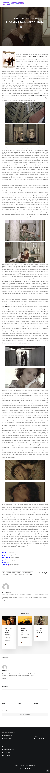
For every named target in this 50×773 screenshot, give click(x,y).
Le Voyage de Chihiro (7, 735)
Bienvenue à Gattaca (7, 741)
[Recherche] (43, 3)
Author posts (5, 602)
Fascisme (19, 572)
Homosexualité (6, 574)
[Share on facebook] (39, 572)
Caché (3, 743)
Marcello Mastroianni (19, 574)
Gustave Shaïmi (26, 27)
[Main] (25, 723)
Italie (12, 574)
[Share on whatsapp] (40, 574)
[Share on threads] (43, 572)
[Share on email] (45, 574)
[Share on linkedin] (46, 572)
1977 (4, 572)
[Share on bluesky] (42, 574)
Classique (8, 572)
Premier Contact (6, 755)
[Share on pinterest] (44, 572)
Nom (3, 703)
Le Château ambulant (7, 738)
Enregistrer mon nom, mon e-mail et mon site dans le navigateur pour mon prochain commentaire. (24, 710)
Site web (36, 703)
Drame (13, 572)
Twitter (3, 600)
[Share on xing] (43, 574)
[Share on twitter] (41, 572)
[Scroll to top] (47, 770)
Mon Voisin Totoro (6, 752)
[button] (47, 3)
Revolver (4, 746)
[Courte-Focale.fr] (13, 3)
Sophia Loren (29, 574)
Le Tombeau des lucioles (8, 749)
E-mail (19, 703)
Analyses (16, 18)
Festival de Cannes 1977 (27, 572)
